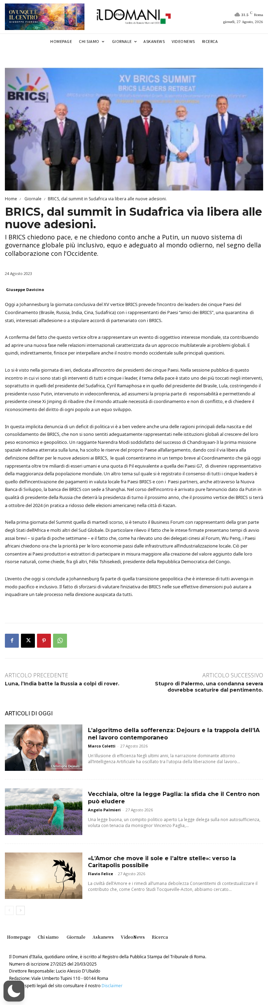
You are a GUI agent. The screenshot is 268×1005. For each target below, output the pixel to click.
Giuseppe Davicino (25, 289)
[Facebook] (12, 641)
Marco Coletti (102, 746)
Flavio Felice (100, 873)
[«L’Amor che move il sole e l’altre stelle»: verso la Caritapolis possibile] (43, 876)
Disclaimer (112, 986)
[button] (13, 991)
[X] (28, 641)
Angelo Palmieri (104, 809)
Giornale (32, 199)
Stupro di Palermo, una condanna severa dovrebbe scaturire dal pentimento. (209, 686)
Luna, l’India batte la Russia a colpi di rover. (62, 683)
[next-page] (20, 910)
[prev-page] (9, 910)
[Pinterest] (44, 641)
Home (11, 199)
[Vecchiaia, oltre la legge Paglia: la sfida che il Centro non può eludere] (43, 811)
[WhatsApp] (60, 641)
